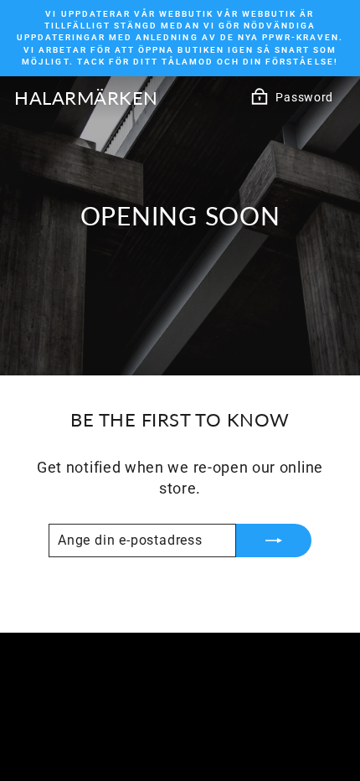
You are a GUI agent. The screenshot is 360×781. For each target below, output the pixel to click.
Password (304, 97)
